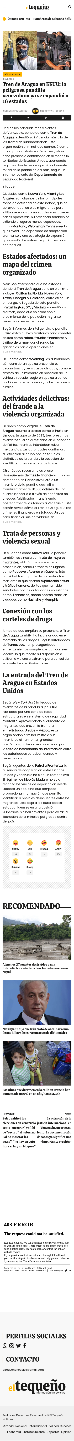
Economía (14, 1432)
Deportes (52, 1432)
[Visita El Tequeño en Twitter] (18, 1347)
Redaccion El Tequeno (52, 110)
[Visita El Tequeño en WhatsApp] (5, 1347)
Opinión (66, 1432)
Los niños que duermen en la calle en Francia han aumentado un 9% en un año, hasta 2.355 (36, 1092)
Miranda (8, 1426)
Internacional (12, 74)
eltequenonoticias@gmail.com (23, 1370)
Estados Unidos (35, 160)
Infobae (8, 186)
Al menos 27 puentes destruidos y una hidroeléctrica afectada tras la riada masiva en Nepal (35, 968)
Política (54, 1426)
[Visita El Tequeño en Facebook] (24, 1347)
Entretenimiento (34, 1432)
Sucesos (65, 1426)
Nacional (21, 1426)
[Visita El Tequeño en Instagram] (11, 1347)
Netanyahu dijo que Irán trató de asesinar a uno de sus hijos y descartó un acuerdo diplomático (36, 1031)
